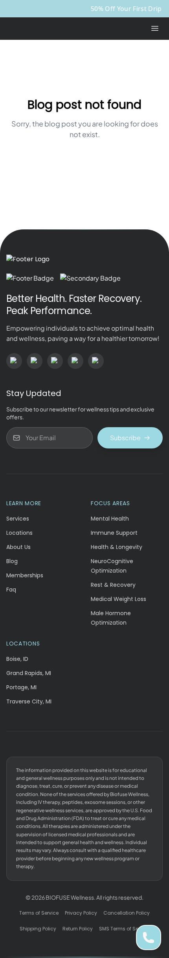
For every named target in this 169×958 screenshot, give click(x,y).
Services (17, 519)
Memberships (24, 575)
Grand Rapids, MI (28, 673)
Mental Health (110, 519)
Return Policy (77, 928)
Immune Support (114, 533)
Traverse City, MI (28, 701)
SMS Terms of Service (124, 928)
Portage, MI (21, 687)
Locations (19, 533)
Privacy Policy (81, 913)
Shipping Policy (38, 928)
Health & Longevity (116, 547)
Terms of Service (39, 913)
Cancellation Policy (126, 913)
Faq (11, 589)
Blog (12, 561)
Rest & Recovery (113, 585)
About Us (18, 547)
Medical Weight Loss (118, 599)
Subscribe (125, 437)
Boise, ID (17, 659)
